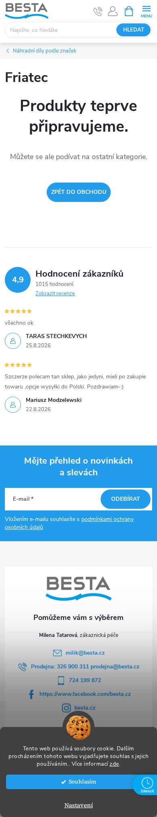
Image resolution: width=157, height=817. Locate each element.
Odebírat (125, 499)
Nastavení (78, 805)
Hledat (133, 30)
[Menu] (146, 10)
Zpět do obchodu (78, 192)
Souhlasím (82, 781)
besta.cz (84, 708)
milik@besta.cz (85, 653)
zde (114, 764)
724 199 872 (85, 680)
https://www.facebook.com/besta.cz (85, 694)
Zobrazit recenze (55, 293)
